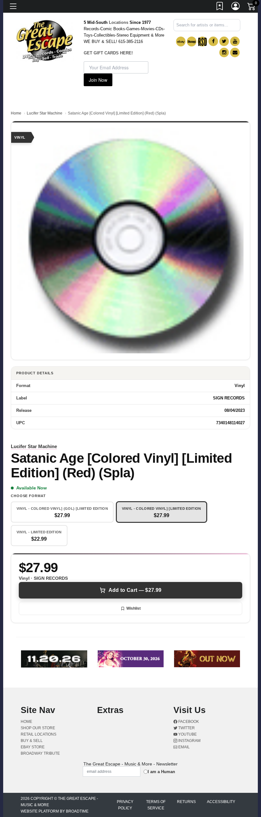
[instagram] (224, 52)
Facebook (188, 721)
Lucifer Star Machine (44, 113)
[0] (252, 7)
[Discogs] (191, 41)
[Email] (234, 52)
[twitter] (224, 41)
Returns (186, 802)
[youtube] (234, 41)
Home (16, 113)
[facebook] (213, 41)
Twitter (186, 728)
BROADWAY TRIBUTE (40, 753)
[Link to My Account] (235, 7)
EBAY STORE (33, 747)
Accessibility (221, 802)
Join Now (98, 80)
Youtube (187, 734)
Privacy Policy (125, 805)
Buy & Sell (32, 740)
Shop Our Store (38, 728)
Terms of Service (156, 805)
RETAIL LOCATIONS (38, 734)
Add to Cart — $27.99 (135, 590)
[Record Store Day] (202, 41)
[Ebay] (180, 41)
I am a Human (161, 771)
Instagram (189, 740)
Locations (118, 22)
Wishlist (133, 608)
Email (183, 747)
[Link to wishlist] (219, 7)
